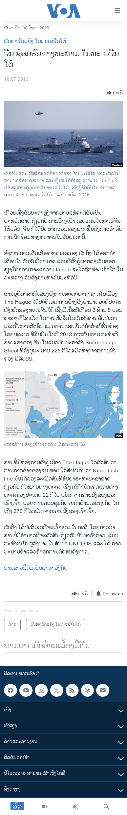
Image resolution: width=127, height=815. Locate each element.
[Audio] (75, 806)
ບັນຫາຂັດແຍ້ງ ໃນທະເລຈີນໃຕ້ (35, 41)
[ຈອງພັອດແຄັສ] (102, 690)
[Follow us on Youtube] (25, 690)
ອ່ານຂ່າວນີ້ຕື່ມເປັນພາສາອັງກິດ (35, 568)
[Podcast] (87, 690)
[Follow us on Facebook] (10, 690)
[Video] (45, 806)
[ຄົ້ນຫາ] (106, 806)
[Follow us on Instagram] (41, 690)
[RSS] (72, 690)
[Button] (114, 93)
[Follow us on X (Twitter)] (56, 690)
